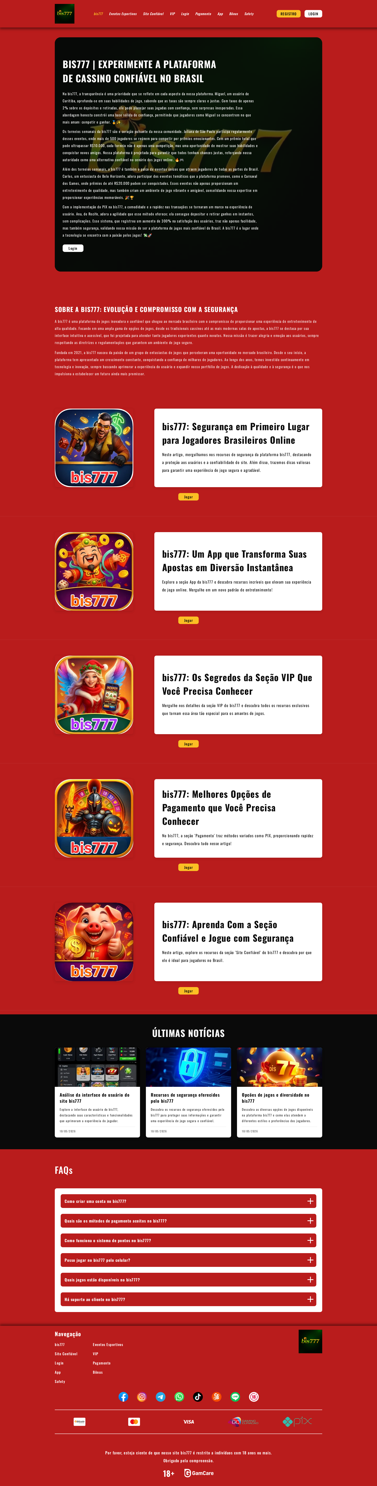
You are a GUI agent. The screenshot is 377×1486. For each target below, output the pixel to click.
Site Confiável (153, 13)
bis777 (98, 13)
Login (185, 13)
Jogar (188, 496)
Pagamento (203, 13)
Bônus (233, 13)
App (220, 13)
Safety (248, 13)
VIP (172, 13)
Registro (289, 13)
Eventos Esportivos (123, 13)
